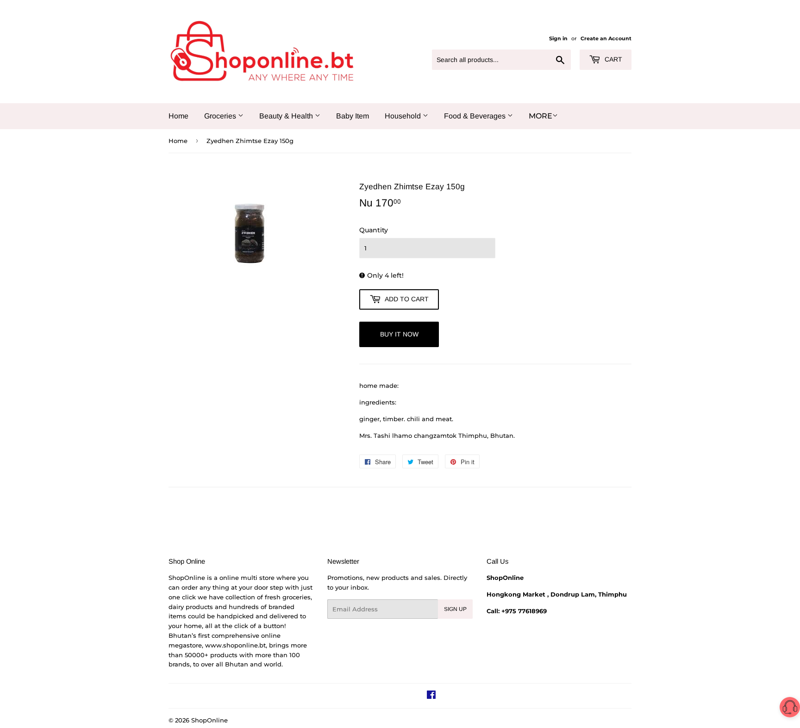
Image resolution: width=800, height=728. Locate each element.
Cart (612, 59)
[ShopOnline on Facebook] (431, 696)
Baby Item (352, 116)
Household (404, 116)
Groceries (221, 116)
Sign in (558, 38)
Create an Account (606, 38)
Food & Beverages (475, 116)
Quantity (373, 230)
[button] (790, 709)
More (540, 116)
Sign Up (455, 609)
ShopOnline (209, 720)
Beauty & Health (287, 116)
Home (178, 116)
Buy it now (399, 334)
